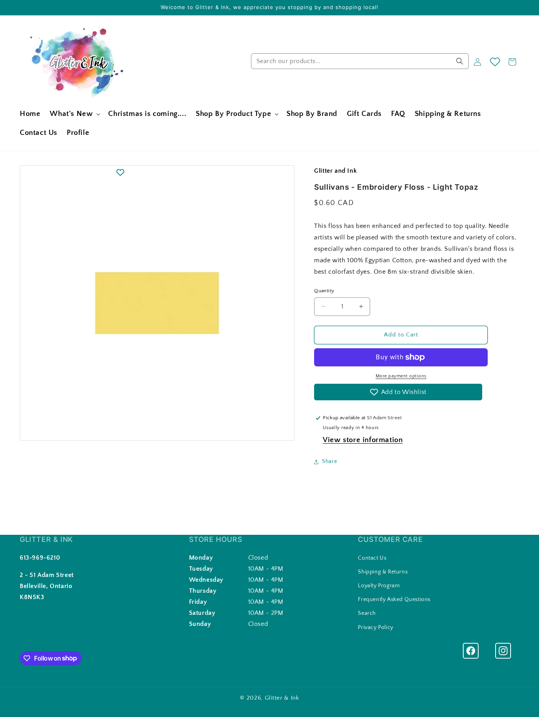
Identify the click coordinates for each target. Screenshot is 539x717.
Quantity (324, 290)
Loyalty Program (379, 586)
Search (367, 613)
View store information (362, 440)
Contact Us (372, 558)
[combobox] (359, 61)
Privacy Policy (375, 627)
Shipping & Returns (383, 572)
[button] (74, 114)
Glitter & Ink (282, 698)
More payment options (401, 376)
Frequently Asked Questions (394, 599)
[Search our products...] (459, 61)
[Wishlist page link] (495, 62)
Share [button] (329, 461)
